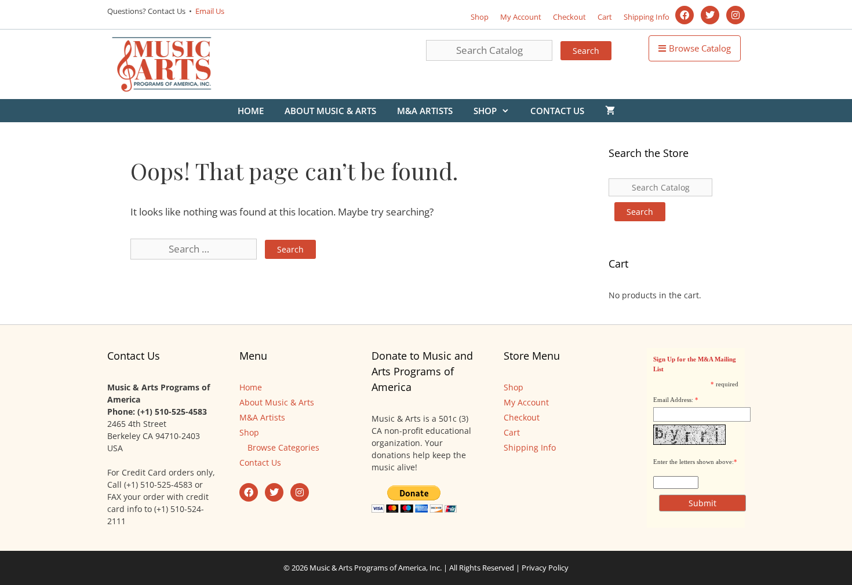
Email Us (209, 11)
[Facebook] (684, 15)
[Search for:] (194, 248)
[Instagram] (735, 15)
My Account (520, 17)
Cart (605, 17)
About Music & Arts (330, 110)
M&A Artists (425, 110)
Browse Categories (283, 447)
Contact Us (557, 110)
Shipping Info (646, 17)
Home (251, 110)
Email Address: (673, 399)
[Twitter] (710, 15)
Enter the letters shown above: (693, 461)
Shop (480, 17)
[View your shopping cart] (610, 110)
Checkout (569, 17)
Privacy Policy (545, 567)
